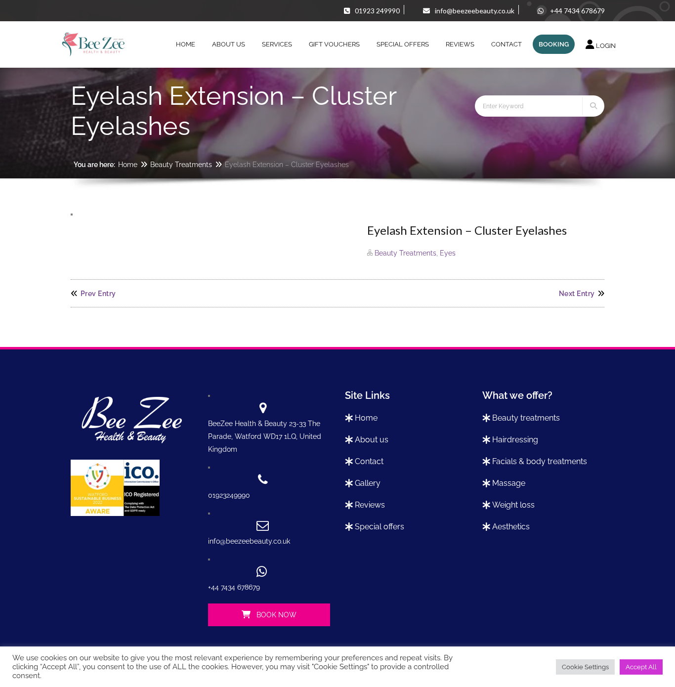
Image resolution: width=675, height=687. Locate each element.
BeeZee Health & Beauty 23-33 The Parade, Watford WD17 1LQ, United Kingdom (264, 436)
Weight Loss (513, 505)
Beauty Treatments (181, 165)
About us (371, 439)
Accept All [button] (641, 667)
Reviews (370, 505)
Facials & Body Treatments (539, 461)
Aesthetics (511, 526)
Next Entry (577, 294)
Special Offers (379, 526)
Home (127, 165)
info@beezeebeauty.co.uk (249, 541)
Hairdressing (515, 439)
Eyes (448, 253)
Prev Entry (98, 294)
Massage (508, 483)
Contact (369, 461)
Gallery (367, 483)
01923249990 (229, 495)
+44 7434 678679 (234, 587)
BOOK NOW (275, 615)
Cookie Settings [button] (585, 667)
